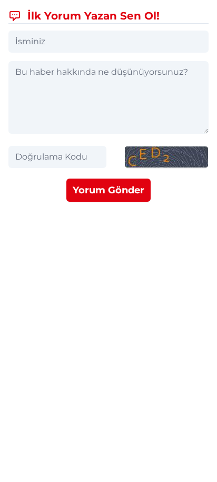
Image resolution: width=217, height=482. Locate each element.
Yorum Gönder (108, 190)
